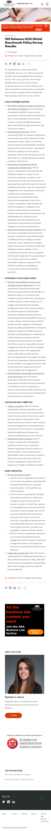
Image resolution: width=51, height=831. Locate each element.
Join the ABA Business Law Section (45, 817)
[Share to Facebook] (14, 63)
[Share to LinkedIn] (6, 63)
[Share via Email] (19, 63)
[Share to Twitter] (10, 63)
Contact (14, 814)
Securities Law (10, 35)
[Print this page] (23, 63)
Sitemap (24, 814)
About (4, 814)
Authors (33, 814)
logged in (17, 779)
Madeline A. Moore (16, 56)
